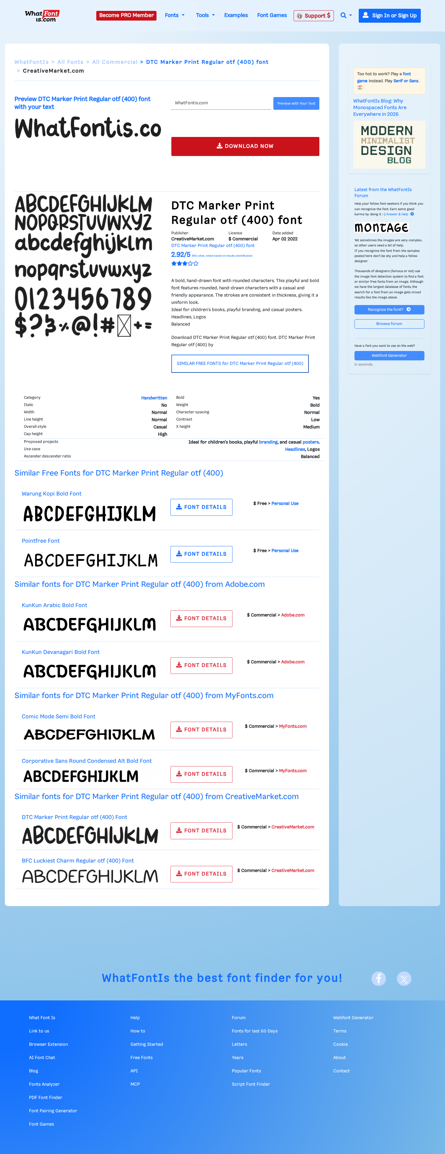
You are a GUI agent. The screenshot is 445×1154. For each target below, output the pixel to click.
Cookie (340, 1044)
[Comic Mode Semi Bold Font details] (90, 734)
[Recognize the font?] (389, 227)
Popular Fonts (246, 1071)
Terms (339, 1031)
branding (268, 442)
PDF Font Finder (45, 1097)
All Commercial (115, 62)
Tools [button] (203, 15)
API (134, 1071)
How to (137, 1031)
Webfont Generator (389, 356)
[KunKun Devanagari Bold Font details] (90, 671)
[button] (346, 16)
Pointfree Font (41, 541)
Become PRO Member (126, 15)
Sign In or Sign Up (394, 15)
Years (237, 1057)
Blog (33, 1071)
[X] (404, 978)
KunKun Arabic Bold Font (54, 605)
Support (316, 16)
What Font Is (42, 1018)
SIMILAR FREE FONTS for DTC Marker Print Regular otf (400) (240, 363)
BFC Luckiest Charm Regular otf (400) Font (78, 861)
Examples (236, 15)
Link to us (39, 1031)
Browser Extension (48, 1044)
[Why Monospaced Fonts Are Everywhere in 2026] (389, 145)
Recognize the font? (386, 310)
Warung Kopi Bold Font (51, 494)
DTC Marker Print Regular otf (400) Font (74, 817)
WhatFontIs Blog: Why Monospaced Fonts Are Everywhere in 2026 (380, 108)
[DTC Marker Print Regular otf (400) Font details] (90, 834)
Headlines (295, 449)
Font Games (272, 15)
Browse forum (389, 324)
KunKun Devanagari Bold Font (61, 652)
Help (135, 1018)
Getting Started (146, 1044)
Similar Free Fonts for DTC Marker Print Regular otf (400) (119, 473)
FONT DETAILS (205, 507)
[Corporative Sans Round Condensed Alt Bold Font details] (90, 776)
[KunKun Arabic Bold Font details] (90, 624)
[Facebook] (378, 978)
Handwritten (154, 398)
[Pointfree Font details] (90, 559)
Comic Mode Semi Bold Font (58, 717)
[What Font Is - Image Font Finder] (42, 16)
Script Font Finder (251, 1084)
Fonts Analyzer (44, 1084)
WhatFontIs (32, 62)
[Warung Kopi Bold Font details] (90, 513)
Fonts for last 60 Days (255, 1031)
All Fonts (71, 62)
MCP (135, 1084)
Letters (239, 1044)
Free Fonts (141, 1057)
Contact (341, 1071)
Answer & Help (397, 214)
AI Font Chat (42, 1057)
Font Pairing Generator (53, 1111)
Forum (239, 1018)
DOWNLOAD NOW (248, 146)
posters (311, 442)
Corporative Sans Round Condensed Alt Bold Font (87, 761)
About (339, 1057)
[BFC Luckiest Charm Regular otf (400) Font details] (90, 876)
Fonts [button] (172, 15)
